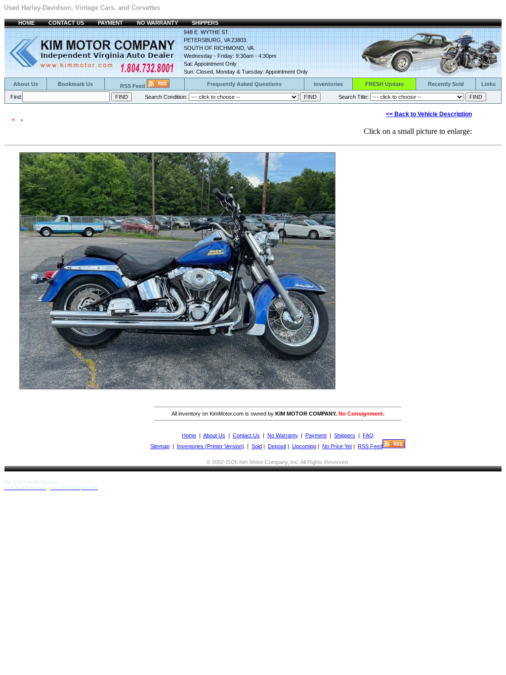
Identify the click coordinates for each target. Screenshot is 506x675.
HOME (26, 23)
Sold (257, 446)
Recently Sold (446, 84)
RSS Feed (133, 86)
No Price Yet (337, 446)
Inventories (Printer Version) (210, 446)
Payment (316, 435)
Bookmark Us (75, 84)
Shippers (344, 435)
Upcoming (304, 446)
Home (189, 435)
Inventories (328, 84)
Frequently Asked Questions (244, 84)
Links (488, 84)
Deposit (277, 446)
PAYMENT (110, 23)
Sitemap (159, 446)
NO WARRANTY (157, 23)
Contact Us (246, 435)
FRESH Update (384, 84)
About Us (25, 84)
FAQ (368, 435)
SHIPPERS (205, 23)
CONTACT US (66, 23)
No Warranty (282, 435)
